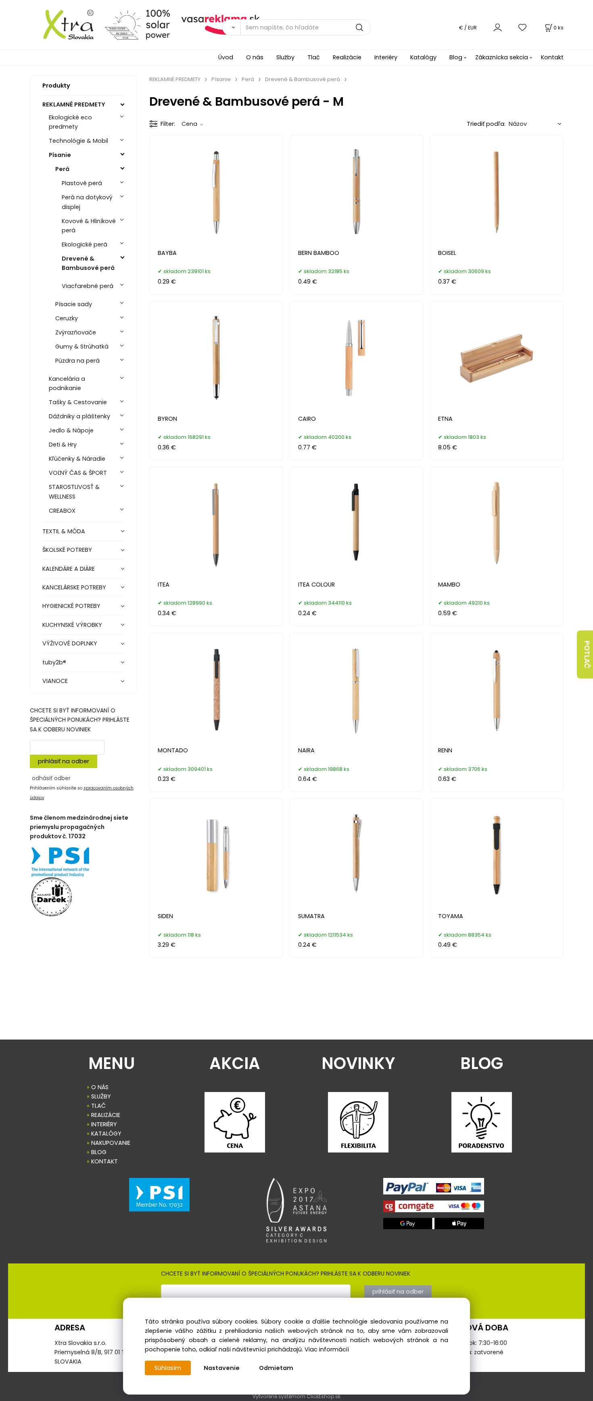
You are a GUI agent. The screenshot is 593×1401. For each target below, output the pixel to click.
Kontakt (552, 57)
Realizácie (347, 57)
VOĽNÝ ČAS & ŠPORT (78, 473)
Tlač (313, 57)
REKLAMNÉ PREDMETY (73, 104)
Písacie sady (73, 304)
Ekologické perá (84, 244)
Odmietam (276, 1368)
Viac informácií (327, 1349)
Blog (455, 57)
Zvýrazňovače (75, 332)
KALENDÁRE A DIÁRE (68, 569)
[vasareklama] (220, 24)
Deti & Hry (63, 445)
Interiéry (385, 57)
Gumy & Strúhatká (82, 346)
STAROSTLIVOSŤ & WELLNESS (74, 491)
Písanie (60, 155)
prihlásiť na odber (63, 761)
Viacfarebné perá (87, 286)
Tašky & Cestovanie (78, 402)
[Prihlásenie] (497, 27)
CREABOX (62, 511)
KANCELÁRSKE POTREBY (74, 587)
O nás (254, 57)
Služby (285, 57)
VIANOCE (55, 681)
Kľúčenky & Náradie (77, 459)
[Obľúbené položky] (522, 27)
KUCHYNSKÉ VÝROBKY (72, 625)
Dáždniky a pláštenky (79, 416)
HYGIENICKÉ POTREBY (71, 606)
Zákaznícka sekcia (501, 57)
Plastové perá (82, 183)
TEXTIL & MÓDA (63, 531)
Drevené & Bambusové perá (88, 263)
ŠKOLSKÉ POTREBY (67, 550)
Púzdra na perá (77, 361)
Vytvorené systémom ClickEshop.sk (296, 1396)
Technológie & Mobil (78, 141)
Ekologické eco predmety (70, 122)
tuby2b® (54, 662)
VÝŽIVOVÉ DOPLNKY (69, 643)
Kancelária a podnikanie (67, 383)
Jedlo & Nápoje (71, 430)
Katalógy (423, 57)
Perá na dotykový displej (87, 202)
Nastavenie (222, 1368)
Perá (62, 169)
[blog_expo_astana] (296, 1210)
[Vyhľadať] (231, 27)
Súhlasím (168, 1368)
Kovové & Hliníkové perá (89, 225)
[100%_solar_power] (137, 24)
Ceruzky (66, 318)
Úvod (225, 57)
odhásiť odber (51, 778)
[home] (64, 24)
